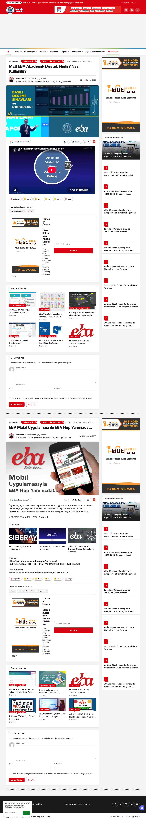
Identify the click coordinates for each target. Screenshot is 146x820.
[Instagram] (126, 804)
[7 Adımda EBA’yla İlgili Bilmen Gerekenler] (22, 710)
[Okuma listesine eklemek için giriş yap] (94, 142)
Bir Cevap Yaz (17, 358)
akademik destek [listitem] (17, 211)
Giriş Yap (31, 404)
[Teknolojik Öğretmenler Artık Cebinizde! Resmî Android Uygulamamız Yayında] (121, 225)
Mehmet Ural (21, 78)
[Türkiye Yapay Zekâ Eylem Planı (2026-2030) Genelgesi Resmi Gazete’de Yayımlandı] (121, 187)
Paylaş (137, 816)
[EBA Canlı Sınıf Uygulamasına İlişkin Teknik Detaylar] (52, 710)
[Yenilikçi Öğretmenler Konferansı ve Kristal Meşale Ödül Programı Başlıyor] (121, 300)
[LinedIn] (131, 804)
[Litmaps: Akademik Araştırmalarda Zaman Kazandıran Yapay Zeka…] (121, 319)
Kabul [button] (26, 813)
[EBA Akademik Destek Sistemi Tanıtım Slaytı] (52, 540)
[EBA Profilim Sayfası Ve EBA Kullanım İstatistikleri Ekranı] (22, 684)
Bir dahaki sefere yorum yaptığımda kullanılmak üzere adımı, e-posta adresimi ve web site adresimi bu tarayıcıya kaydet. (52, 398)
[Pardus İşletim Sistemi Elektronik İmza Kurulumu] (121, 281)
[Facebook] (115, 804)
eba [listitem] (30, 211)
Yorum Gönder (17, 404)
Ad (11, 388)
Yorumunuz (21, 368)
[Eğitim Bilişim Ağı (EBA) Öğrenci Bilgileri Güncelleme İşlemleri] (82, 540)
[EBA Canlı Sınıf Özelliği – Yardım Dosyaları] (82, 334)
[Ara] (126, 10)
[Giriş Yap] (137, 10)
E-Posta (57, 388)
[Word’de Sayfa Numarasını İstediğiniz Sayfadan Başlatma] (52, 334)
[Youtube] (137, 804)
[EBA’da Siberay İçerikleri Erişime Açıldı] (23, 540)
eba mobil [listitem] (22, 591)
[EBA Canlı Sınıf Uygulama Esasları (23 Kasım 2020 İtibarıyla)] (52, 306)
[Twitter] (120, 804)
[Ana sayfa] (8, 52)
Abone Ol (73, 251)
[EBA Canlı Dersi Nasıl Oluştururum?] (22, 334)
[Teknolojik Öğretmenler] (14, 10)
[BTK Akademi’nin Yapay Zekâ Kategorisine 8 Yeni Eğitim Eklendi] (121, 244)
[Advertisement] (73, 31)
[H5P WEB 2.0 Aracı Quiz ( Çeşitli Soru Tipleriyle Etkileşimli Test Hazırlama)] (22, 306)
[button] (131, 10)
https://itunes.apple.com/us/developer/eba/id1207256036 (38, 572)
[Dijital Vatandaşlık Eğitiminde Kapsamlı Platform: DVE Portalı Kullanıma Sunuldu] (121, 150)
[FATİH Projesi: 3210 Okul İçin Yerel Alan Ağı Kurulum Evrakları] (121, 262)
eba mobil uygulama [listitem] (38, 591)
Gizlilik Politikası (10, 813)
